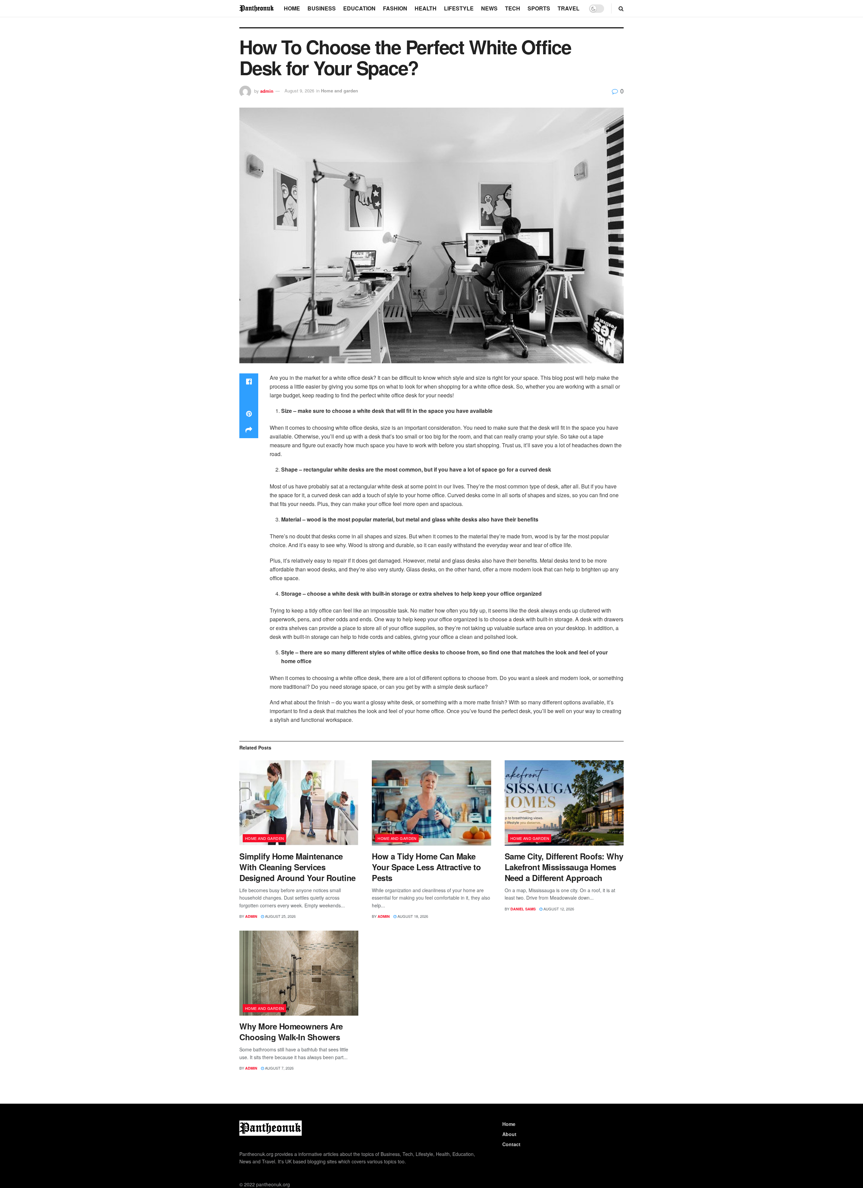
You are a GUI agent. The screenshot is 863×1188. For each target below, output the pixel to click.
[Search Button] (621, 8)
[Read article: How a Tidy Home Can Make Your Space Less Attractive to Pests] (431, 803)
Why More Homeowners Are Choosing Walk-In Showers (291, 1031)
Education (359, 8)
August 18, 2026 (412, 916)
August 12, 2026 (558, 908)
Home (292, 8)
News (489, 8)
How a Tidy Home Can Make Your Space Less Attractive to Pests (426, 866)
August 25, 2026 (280, 916)
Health (426, 8)
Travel (568, 8)
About (509, 1134)
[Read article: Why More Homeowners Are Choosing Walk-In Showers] (298, 973)
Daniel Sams (523, 908)
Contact (511, 1144)
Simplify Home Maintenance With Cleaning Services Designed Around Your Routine (297, 866)
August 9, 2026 (299, 90)
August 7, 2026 (279, 1068)
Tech (512, 8)
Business (321, 8)
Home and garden (339, 90)
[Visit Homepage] (256, 8)
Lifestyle (459, 8)
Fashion (395, 8)
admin (266, 90)
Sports (539, 8)
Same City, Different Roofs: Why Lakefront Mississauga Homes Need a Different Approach (564, 866)
